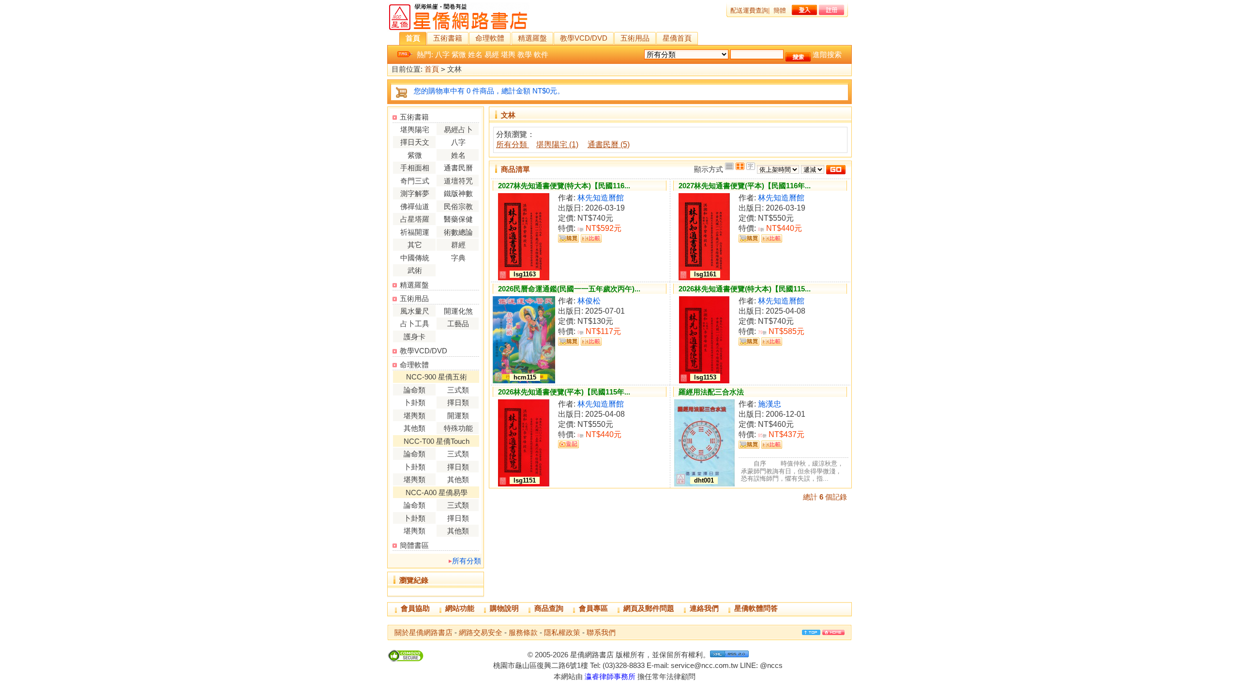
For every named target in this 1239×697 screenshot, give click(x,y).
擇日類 (458, 402)
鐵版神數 (458, 193)
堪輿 (508, 54)
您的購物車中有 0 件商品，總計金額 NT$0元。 (489, 91)
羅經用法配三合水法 (711, 392)
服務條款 (523, 632)
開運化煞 (458, 311)
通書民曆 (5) (609, 144)
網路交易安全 (480, 632)
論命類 (414, 390)
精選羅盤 (532, 38)
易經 (491, 54)
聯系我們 (601, 632)
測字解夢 (414, 193)
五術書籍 (447, 38)
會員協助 (415, 608)
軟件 (541, 54)
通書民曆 (458, 168)
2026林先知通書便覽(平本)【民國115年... (564, 392)
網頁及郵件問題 (648, 608)
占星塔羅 (414, 219)
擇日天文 (414, 142)
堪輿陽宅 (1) (557, 144)
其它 (415, 245)
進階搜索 (827, 54)
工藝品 (458, 323)
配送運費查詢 (749, 10)
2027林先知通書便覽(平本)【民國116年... (745, 186)
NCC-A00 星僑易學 (437, 492)
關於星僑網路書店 (423, 632)
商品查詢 (548, 608)
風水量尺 (414, 311)
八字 (442, 54)
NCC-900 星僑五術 (436, 377)
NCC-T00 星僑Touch (436, 441)
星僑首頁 (677, 38)
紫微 (459, 54)
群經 (458, 245)
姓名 (475, 54)
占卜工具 (414, 323)
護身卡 (414, 337)
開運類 (458, 415)
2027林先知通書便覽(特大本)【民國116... (564, 186)
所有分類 (466, 561)
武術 (415, 270)
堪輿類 (414, 415)
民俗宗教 (458, 206)
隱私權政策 (562, 632)
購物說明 (504, 608)
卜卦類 (414, 402)
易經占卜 (458, 129)
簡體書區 (414, 545)
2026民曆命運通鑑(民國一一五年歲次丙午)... (569, 289)
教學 (524, 54)
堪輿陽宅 (414, 129)
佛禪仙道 (414, 206)
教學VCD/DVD (583, 38)
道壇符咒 (458, 181)
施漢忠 (769, 404)
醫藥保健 (458, 219)
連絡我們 (704, 608)
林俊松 (589, 301)
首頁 (413, 38)
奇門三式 (414, 181)
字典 (458, 258)
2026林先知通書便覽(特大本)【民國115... (745, 289)
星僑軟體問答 (756, 608)
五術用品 (635, 38)
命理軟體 (489, 38)
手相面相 (414, 168)
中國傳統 (414, 258)
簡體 (779, 10)
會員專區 (593, 608)
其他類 (414, 428)
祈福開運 (414, 232)
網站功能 (459, 608)
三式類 (458, 390)
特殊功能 (458, 428)
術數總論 (458, 232)
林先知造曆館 (600, 198)
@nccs (771, 665)
